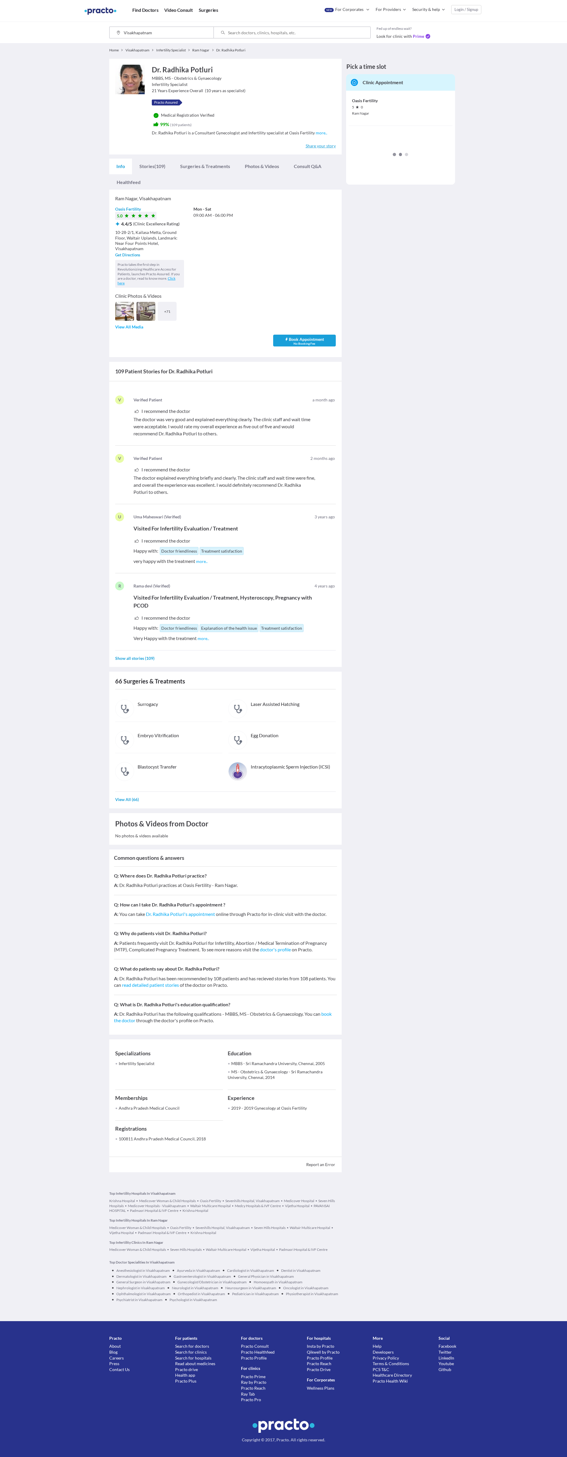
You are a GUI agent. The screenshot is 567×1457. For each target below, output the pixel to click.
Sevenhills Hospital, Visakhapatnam (252, 1201)
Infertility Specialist (136, 1063)
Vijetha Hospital (297, 1206)
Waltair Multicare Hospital (210, 1206)
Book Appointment (306, 341)
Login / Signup (466, 9)
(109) (152, 166)
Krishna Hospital (122, 1201)
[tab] (120, 166)
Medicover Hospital (299, 1201)
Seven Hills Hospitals (270, 1227)
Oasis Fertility (128, 208)
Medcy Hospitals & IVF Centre (258, 1206)
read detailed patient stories (150, 985)
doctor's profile (275, 949)
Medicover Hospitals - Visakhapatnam (157, 1206)
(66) (127, 799)
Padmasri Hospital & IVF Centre (154, 1210)
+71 (167, 311)
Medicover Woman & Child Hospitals (167, 1201)
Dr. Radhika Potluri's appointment (180, 914)
